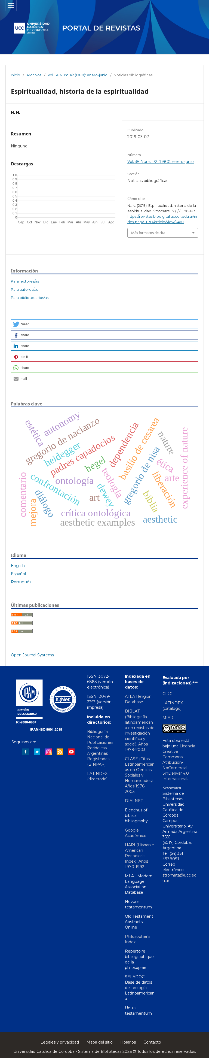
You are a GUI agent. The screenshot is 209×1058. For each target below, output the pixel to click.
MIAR (167, 717)
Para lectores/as (25, 281)
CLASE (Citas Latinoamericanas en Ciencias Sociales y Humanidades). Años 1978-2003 (140, 775)
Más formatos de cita (148, 232)
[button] (104, 324)
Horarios (128, 1042)
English (18, 565)
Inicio (15, 75)
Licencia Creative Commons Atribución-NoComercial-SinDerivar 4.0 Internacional (178, 762)
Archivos (33, 75)
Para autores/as (24, 289)
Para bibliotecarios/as (29, 297)
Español (18, 573)
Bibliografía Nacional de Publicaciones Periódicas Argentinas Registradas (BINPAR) (100, 748)
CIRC (167, 693)
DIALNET (134, 800)
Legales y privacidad (60, 1042)
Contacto (152, 1042)
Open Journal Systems (32, 655)
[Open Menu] (10, 5)
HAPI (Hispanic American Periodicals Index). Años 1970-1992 (139, 855)
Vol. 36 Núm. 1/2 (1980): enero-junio (77, 75)
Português (21, 582)
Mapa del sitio (100, 1042)
